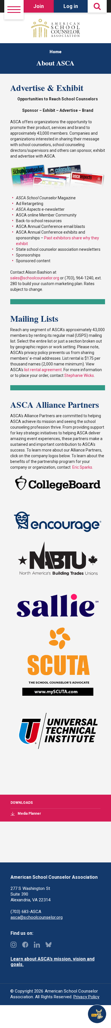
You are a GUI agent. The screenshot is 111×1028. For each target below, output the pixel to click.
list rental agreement (43, 369)
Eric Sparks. (82, 467)
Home (55, 51)
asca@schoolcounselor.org (37, 917)
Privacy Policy (86, 996)
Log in (70, 6)
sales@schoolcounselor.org (34, 278)
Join (38, 6)
